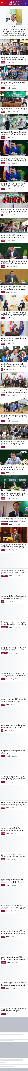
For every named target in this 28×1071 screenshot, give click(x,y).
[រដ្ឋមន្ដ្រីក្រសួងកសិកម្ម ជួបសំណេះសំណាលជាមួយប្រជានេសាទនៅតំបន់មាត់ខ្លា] (14, 73)
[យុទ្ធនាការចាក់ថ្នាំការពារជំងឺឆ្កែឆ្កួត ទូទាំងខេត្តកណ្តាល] (14, 99)
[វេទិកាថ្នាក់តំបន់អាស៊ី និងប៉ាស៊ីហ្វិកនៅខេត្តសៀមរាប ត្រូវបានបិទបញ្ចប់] (14, 741)
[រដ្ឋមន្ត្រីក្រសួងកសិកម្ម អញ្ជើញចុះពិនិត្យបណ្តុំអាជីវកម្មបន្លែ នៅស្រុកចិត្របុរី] (14, 406)
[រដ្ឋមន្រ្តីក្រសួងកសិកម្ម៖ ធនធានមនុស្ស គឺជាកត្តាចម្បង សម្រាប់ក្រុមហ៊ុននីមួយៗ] (14, 328)
